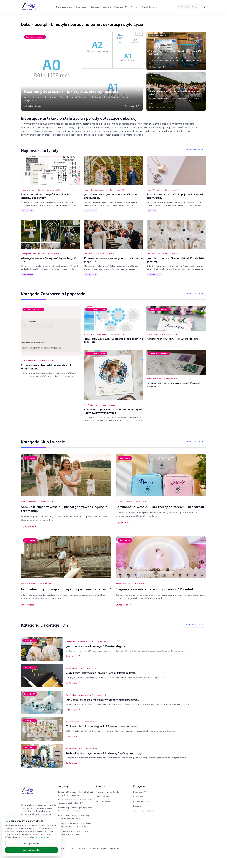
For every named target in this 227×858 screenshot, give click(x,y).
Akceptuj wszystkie (31, 850)
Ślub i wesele (81, 7)
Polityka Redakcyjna (98, 848)
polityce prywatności (41, 837)
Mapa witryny (114, 848)
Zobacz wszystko (194, 149)
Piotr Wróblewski (154, 190)
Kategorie (139, 786)
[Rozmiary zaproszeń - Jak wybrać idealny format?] (82, 71)
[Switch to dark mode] (203, 6)
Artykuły (63, 786)
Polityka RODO (81, 848)
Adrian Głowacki (28, 584)
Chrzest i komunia (149, 7)
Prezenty (134, 7)
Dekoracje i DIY (120, 7)
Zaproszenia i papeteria (101, 7)
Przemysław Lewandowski (32, 190)
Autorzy (100, 786)
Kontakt (70, 848)
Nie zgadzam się (31, 843)
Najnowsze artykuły (64, 7)
